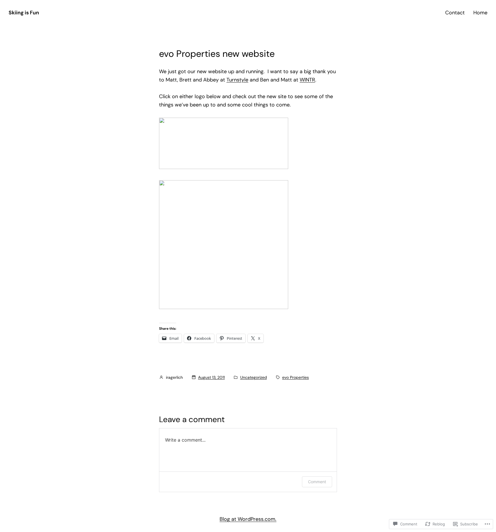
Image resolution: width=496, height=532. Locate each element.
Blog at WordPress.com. (248, 519)
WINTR (307, 79)
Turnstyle (237, 79)
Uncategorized (253, 377)
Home (480, 12)
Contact (455, 12)
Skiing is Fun (24, 12)
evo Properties (295, 377)
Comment (317, 481)
